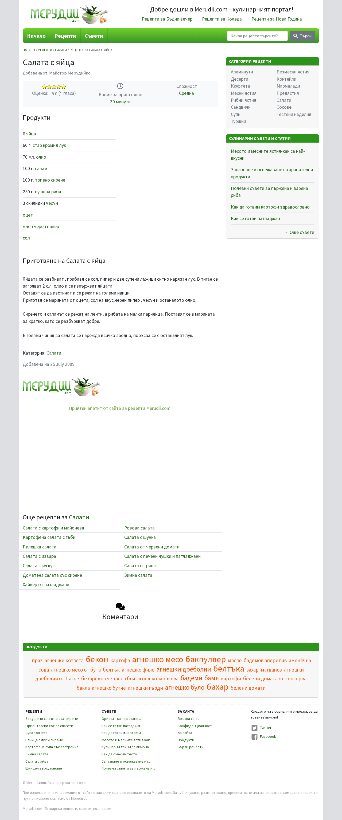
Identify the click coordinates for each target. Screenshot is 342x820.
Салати (61, 50)
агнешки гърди (145, 688)
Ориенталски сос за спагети (49, 725)
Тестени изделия (294, 114)
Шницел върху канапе (43, 768)
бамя (211, 678)
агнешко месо (157, 659)
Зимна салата (138, 575)
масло (235, 660)
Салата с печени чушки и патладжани (162, 556)
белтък (111, 669)
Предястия (288, 93)
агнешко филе (138, 669)
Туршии (238, 121)
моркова (168, 678)
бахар (217, 686)
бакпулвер (205, 659)
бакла (83, 688)
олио (41, 157)
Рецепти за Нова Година (276, 19)
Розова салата (139, 528)
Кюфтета (240, 86)
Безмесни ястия (293, 72)
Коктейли (286, 79)
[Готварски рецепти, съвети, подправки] (69, 14)
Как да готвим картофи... (122, 732)
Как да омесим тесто (119, 754)
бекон (97, 659)
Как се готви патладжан (255, 218)
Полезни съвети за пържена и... (128, 768)
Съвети (94, 35)
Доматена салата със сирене (52, 575)
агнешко (147, 678)
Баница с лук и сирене (44, 739)
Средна (186, 93)
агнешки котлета (64, 660)
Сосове (284, 107)
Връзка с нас (188, 718)
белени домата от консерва (274, 678)
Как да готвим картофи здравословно (270, 207)
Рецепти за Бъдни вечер (167, 19)
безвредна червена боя (108, 678)
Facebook (268, 736)
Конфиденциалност (195, 725)
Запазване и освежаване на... (126, 761)
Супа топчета (36, 732)
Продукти (186, 739)
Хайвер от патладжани (46, 584)
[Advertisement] (171, 151)
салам (41, 168)
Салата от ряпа (140, 565)
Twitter (265, 727)
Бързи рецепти (191, 746)
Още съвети (302, 232)
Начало (36, 35)
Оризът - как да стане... (121, 718)
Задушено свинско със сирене (51, 718)
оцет (28, 215)
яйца (31, 134)
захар (252, 669)
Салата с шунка (140, 537)
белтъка (228, 668)
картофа (120, 660)
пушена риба (48, 192)
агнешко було (184, 687)
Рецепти (65, 35)
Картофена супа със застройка (51, 746)
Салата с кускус (39, 565)
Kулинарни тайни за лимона (125, 746)
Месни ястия (243, 93)
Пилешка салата (39, 547)
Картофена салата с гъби (49, 537)
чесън (52, 203)
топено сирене (50, 180)
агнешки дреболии (184, 669)
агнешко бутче (109, 688)
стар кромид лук (49, 145)
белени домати (248, 688)
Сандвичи (241, 107)
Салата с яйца (36, 761)
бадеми (191, 678)
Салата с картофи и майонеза (53, 528)
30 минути (120, 102)
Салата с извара (39, 556)
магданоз (271, 669)
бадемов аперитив (265, 660)
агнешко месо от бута (76, 669)
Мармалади (288, 86)
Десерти (239, 79)
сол (26, 238)
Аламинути (242, 72)
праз (37, 660)
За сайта (185, 732)
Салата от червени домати (152, 547)
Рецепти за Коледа (222, 19)
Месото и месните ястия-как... (127, 739)
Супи (235, 114)
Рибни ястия (243, 100)
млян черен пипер (41, 226)
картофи (231, 678)
